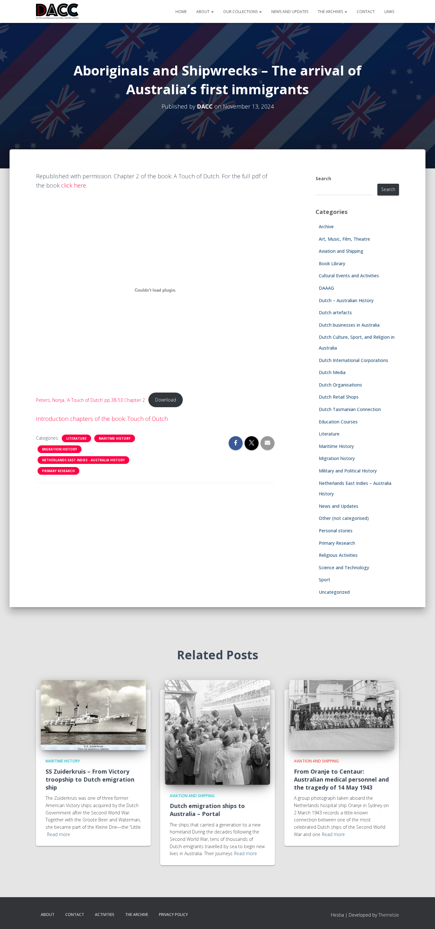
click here (73, 185)
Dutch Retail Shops (339, 397)
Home (181, 11)
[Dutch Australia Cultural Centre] (57, 11)
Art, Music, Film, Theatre (344, 239)
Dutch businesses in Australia (349, 325)
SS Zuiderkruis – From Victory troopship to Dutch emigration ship (90, 779)
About (203, 11)
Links (389, 11)
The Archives (331, 11)
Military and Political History (348, 471)
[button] (212, 11)
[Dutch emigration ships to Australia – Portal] (217, 732)
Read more (58, 834)
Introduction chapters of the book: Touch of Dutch (102, 418)
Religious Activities (338, 555)
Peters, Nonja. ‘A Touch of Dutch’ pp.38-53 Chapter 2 (90, 400)
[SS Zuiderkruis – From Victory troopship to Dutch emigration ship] (93, 715)
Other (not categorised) (344, 518)
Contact (366, 11)
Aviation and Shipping (341, 251)
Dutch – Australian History (346, 300)
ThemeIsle (388, 915)
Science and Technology (344, 567)
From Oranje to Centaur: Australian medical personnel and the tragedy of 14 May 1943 (341, 779)
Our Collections (241, 11)
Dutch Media (332, 372)
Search (323, 178)
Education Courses (338, 422)
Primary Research (58, 471)
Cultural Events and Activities (349, 276)
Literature (76, 438)
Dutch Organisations (340, 385)
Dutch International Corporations (353, 360)
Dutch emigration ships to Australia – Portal (207, 810)
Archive (326, 226)
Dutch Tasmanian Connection (350, 409)
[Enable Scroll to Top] (422, 916)
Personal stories (336, 531)
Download (165, 400)
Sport (324, 580)
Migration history (59, 449)
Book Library (332, 263)
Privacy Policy (173, 914)
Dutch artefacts (335, 312)
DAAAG (326, 288)
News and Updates (289, 11)
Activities (104, 914)
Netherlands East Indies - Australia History (83, 460)
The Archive (136, 914)
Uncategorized (334, 592)
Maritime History (115, 438)
